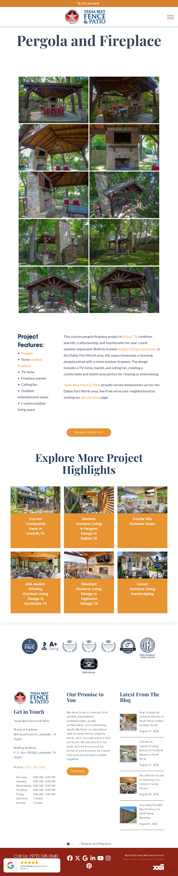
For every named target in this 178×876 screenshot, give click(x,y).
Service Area (90, 397)
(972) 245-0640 (35, 767)
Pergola (27, 353)
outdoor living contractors (137, 349)
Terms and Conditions (152, 859)
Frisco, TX (130, 336)
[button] (171, 17)
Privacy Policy (130, 859)
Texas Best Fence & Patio (82, 385)
